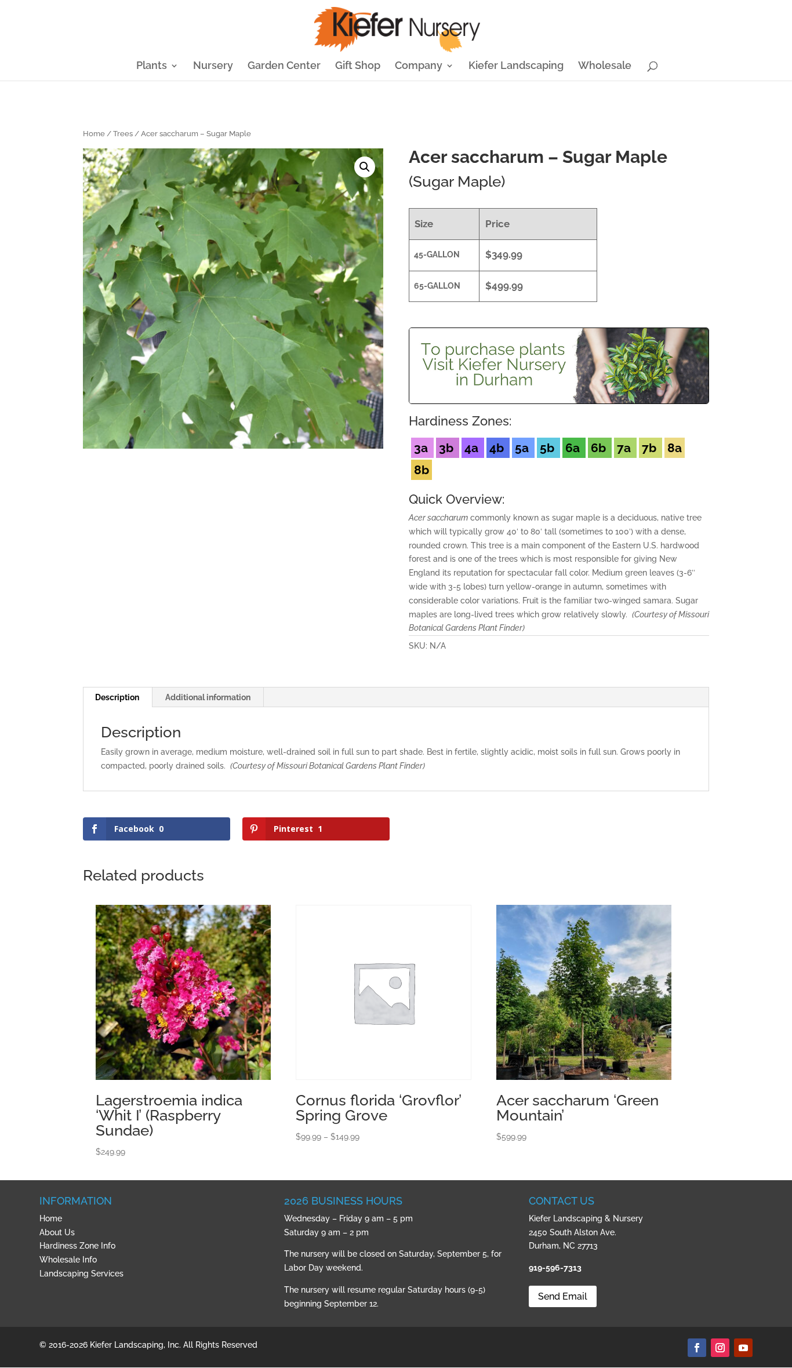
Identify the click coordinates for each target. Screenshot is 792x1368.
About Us (57, 1232)
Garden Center (284, 66)
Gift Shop (357, 66)
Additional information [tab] (207, 697)
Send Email (562, 1296)
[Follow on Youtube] (743, 1347)
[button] (364, 167)
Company (418, 66)
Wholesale (604, 66)
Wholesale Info (68, 1259)
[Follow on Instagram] (720, 1347)
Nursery (213, 66)
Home (94, 133)
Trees (123, 133)
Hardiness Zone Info (77, 1245)
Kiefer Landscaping (516, 66)
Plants (151, 66)
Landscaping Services (81, 1273)
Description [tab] (117, 697)
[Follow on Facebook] (697, 1347)
